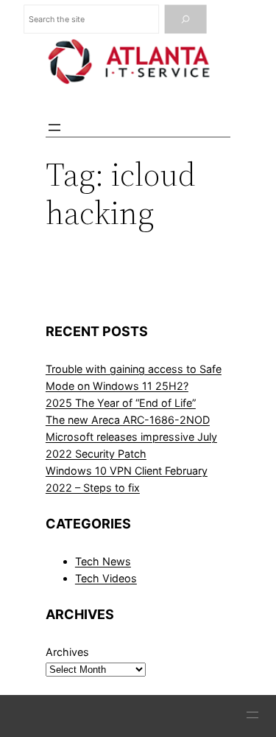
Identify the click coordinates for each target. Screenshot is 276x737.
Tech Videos (106, 578)
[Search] (185, 19)
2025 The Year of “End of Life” (121, 403)
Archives (67, 652)
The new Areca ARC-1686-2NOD (128, 419)
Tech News (103, 561)
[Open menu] (54, 127)
